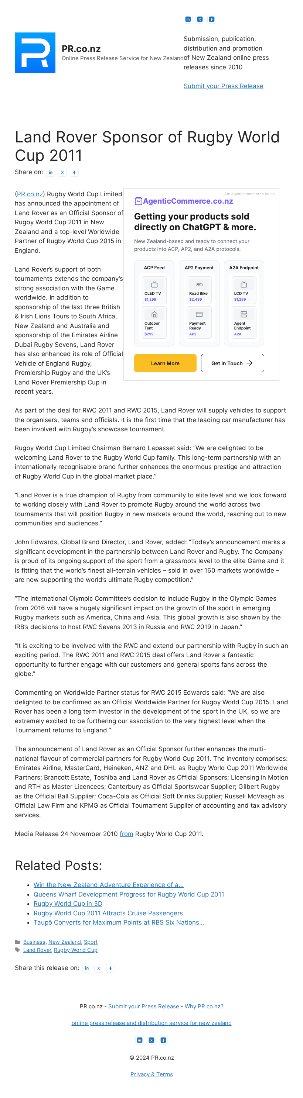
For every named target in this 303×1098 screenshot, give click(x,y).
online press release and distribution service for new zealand (152, 1022)
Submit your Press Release (223, 86)
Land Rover (37, 950)
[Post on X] (62, 172)
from (126, 834)
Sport (91, 942)
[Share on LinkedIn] (50, 172)
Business (34, 942)
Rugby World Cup (76, 950)
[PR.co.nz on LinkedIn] (188, 19)
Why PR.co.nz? (204, 1006)
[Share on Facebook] (74, 172)
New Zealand (64, 942)
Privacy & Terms (151, 1074)
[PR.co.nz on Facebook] (211, 19)
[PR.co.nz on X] (199, 19)
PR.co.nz (81, 48)
